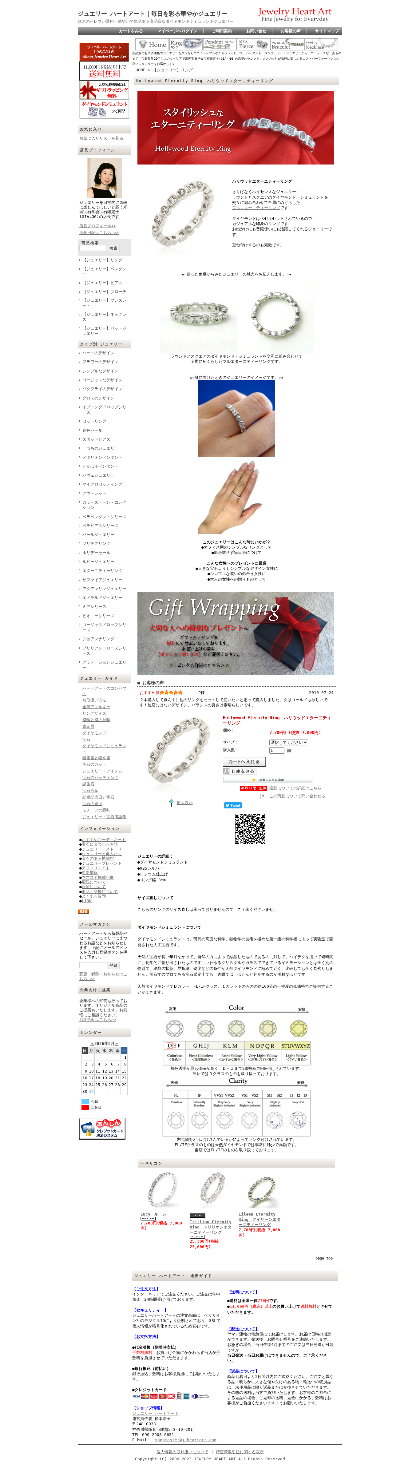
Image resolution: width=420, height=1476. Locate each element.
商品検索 (90, 243)
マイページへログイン (177, 31)
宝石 (86, 739)
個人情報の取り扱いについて (182, 1452)
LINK (87, 901)
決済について (94, 886)
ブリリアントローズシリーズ (104, 651)
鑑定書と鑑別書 (96, 758)
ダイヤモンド (94, 733)
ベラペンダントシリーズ (104, 516)
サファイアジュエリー (102, 579)
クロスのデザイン (98, 398)
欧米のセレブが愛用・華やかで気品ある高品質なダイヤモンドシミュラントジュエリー (156, 21)
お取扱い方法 (94, 700)
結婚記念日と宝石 (98, 797)
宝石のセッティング (100, 777)
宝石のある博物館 (98, 858)
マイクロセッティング (102, 484)
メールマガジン (95, 924)
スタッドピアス (96, 439)
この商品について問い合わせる (297, 796)
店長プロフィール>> (97, 226)
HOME (140, 70)
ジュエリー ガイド (99, 678)
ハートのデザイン (98, 353)
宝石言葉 (90, 790)
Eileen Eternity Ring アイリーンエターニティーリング (259, 1219)
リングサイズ (94, 713)
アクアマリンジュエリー (104, 588)
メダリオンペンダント (102, 457)
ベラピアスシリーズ (100, 525)
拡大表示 (185, 802)
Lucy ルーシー (155, 1214)
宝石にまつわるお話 (100, 844)
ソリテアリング (96, 543)
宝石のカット (94, 764)
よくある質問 (94, 896)
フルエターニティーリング (256, 207)
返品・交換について (100, 891)
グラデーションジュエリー (104, 665)
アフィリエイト (96, 868)
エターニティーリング (102, 570)
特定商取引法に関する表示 (240, 1452)
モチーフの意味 (96, 810)
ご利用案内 (222, 31)
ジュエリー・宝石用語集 (104, 817)
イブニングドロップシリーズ (104, 410)
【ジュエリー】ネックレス (104, 317)
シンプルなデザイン (100, 371)
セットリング (94, 421)
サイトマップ (327, 31)
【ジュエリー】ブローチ (104, 291)
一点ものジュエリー (100, 448)
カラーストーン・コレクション (104, 505)
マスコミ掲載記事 (98, 877)
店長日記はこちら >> (99, 232)
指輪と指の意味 (96, 719)
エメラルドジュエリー (102, 597)
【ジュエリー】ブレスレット (104, 303)
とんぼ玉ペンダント (100, 466)
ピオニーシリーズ (98, 615)
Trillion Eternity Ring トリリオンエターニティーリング (211, 1227)
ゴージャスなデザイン (102, 380)
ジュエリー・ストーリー (104, 849)
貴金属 (88, 726)
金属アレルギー (96, 706)
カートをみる (131, 31)
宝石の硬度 (92, 803)
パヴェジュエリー (98, 475)
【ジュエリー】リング (102, 260)
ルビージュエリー (98, 561)
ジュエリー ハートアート (155, 1413)
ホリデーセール (96, 552)
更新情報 (90, 872)
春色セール (92, 430)
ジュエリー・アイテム (102, 771)
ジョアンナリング (98, 639)
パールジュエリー (98, 534)
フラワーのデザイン (100, 361)
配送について (94, 882)
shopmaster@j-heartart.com (185, 1440)
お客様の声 (291, 31)
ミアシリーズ (94, 606)
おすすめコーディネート (104, 839)
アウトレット (94, 493)
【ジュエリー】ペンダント (104, 271)
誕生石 (88, 784)
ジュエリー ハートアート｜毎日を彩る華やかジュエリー (152, 13)
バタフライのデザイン (102, 389)
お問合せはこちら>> (97, 1019)
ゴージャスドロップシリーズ (104, 627)
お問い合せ (256, 31)
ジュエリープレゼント (102, 863)
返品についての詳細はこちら (295, 788)
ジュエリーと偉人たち (102, 853)
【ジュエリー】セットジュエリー (104, 331)
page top (324, 1258)
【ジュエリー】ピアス (102, 282)
